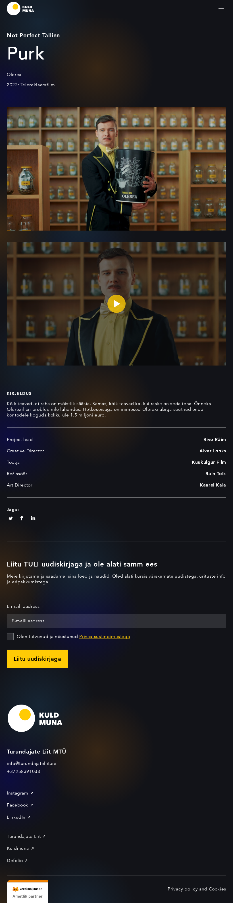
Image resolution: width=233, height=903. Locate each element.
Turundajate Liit (24, 836)
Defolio (15, 860)
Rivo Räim (214, 439)
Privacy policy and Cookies (197, 889)
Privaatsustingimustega (104, 636)
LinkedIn (16, 817)
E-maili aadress (23, 606)
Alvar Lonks (212, 450)
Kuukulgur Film (209, 462)
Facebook (17, 805)
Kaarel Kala (213, 485)
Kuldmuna (18, 848)
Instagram (17, 793)
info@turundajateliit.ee (32, 763)
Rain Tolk (215, 473)
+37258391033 (23, 771)
